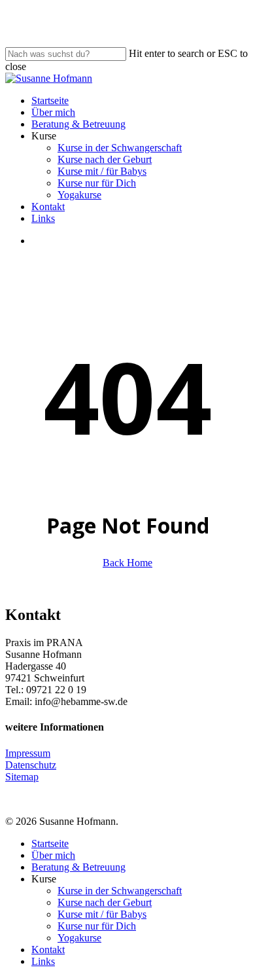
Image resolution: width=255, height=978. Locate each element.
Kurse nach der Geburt (105, 902)
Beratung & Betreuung (78, 867)
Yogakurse (79, 937)
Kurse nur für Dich (97, 926)
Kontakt (48, 949)
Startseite (50, 843)
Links (43, 961)
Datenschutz (30, 764)
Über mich (53, 855)
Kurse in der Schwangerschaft (120, 890)
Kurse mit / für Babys (102, 914)
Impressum (27, 753)
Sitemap (22, 776)
